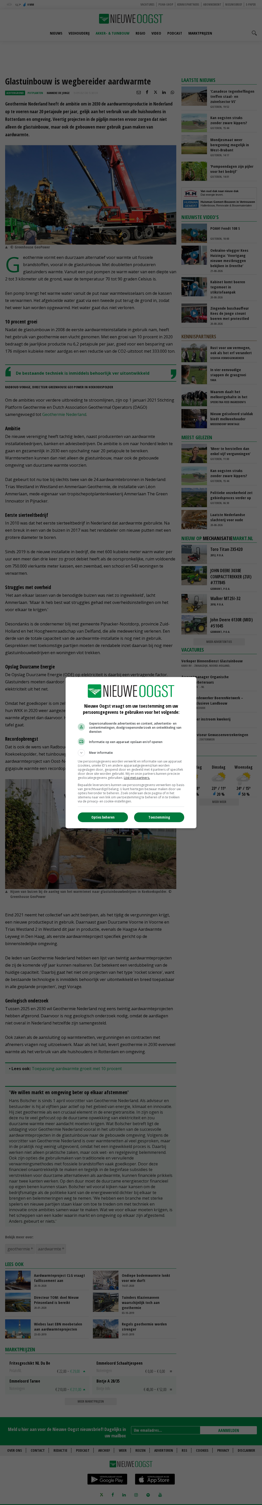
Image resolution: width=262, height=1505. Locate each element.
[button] (131, 752)
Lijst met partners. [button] (137, 778)
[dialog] (131, 752)
